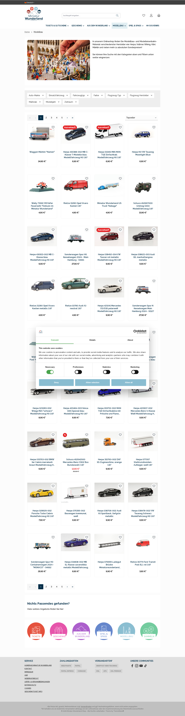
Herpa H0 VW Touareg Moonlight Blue (143, 153)
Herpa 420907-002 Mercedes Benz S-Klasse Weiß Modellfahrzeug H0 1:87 (143, 411)
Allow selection (92, 382)
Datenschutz (30, 685)
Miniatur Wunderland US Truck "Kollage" (109, 204)
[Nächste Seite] (67, 117)
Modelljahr (51, 102)
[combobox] (88, 15)
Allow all (129, 382)
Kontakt (28, 669)
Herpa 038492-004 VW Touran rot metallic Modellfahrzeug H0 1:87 (109, 257)
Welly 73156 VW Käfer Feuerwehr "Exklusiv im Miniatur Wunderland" (42, 206)
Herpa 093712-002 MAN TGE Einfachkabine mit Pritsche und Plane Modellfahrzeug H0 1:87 (109, 411)
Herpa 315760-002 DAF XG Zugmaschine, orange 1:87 (109, 462)
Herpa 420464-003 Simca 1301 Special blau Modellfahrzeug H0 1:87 (75, 411)
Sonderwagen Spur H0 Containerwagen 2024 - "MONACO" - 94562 (42, 565)
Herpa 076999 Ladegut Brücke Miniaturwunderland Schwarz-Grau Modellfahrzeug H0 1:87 (109, 565)
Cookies (28, 688)
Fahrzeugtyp (79, 95)
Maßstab (33, 102)
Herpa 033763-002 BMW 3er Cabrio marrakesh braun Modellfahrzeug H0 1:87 (42, 462)
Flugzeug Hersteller (139, 95)
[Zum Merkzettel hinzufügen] (53, 127)
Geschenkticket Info (33, 691)
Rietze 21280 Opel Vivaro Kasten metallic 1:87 (42, 307)
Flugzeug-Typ (115, 95)
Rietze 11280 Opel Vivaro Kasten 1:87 (76, 204)
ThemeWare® (118, 711)
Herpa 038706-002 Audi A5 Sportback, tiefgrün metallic (109, 513)
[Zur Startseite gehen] (34, 14)
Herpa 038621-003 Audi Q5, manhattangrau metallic (143, 257)
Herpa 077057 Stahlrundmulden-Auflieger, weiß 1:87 (143, 462)
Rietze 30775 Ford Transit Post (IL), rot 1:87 (143, 563)
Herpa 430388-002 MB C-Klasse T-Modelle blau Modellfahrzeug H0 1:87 (75, 155)
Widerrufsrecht (32, 678)
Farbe (97, 95)
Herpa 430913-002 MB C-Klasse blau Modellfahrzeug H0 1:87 (42, 257)
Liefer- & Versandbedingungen (37, 682)
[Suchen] (117, 15)
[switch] (78, 372)
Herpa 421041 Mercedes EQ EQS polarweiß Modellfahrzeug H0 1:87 (109, 308)
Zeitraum (68, 102)
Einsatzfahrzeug (57, 95)
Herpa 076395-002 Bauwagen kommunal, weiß (76, 513)
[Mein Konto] (151, 15)
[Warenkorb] (158, 15)
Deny (56, 382)
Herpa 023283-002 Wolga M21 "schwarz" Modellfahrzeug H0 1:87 (42, 411)
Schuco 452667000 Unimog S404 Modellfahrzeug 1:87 (143, 206)
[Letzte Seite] (72, 117)
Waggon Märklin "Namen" (42, 152)
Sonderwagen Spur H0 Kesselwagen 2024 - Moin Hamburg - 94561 (75, 257)
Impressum (29, 672)
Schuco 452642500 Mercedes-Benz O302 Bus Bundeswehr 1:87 (75, 462)
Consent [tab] (55, 340)
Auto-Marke (35, 95)
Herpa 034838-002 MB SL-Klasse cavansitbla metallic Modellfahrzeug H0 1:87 (75, 565)
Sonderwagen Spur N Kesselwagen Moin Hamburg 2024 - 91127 (143, 308)
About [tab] (130, 340)
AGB (26, 675)
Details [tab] (92, 340)
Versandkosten (86, 706)
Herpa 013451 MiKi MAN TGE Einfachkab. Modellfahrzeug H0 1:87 (109, 155)
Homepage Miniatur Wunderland (38, 665)
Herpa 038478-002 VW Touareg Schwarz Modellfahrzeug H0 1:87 (143, 513)
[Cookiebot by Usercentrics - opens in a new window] (135, 332)
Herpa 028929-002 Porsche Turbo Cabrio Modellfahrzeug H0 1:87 (42, 513)
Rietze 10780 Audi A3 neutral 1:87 (75, 307)
